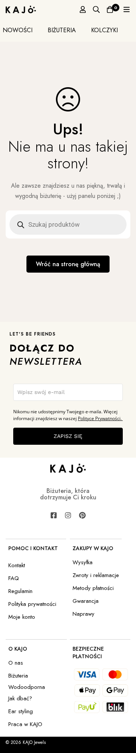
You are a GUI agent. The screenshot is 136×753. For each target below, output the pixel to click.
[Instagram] (68, 515)
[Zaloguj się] (83, 9)
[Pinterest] (82, 515)
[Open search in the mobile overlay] (68, 224)
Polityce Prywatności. (100, 418)
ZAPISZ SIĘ (68, 436)
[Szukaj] (96, 9)
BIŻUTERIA (62, 30)
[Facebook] (53, 515)
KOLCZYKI (104, 30)
